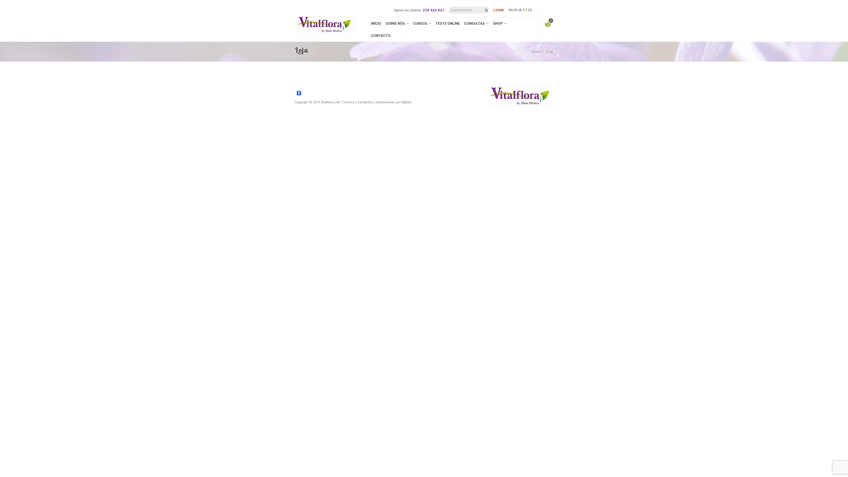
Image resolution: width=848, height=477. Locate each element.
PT (525, 10)
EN (511, 10)
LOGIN (498, 10)
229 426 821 (433, 10)
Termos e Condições (358, 102)
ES (530, 10)
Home (536, 52)
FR (515, 10)
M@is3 (406, 102)
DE (520, 10)
